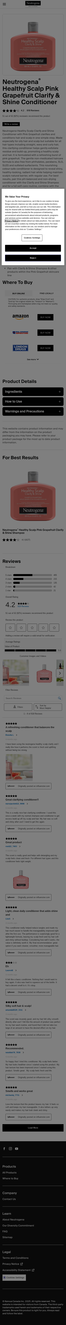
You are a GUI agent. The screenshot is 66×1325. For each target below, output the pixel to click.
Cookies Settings (32, 238)
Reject (33, 258)
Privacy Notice (11, 221)
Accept (33, 248)
